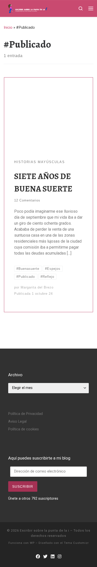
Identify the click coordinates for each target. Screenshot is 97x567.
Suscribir (22, 486)
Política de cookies (23, 429)
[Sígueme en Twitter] (45, 556)
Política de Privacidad (25, 414)
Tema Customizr (76, 543)
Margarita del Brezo (37, 287)
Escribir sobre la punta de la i (44, 530)
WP (32, 543)
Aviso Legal (17, 421)
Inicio (8, 27)
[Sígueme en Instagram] (59, 556)
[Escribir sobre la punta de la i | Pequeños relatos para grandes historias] (36, 8)
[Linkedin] (52, 556)
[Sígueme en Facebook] (38, 556)
